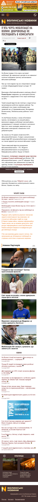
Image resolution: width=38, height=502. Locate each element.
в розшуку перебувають (24, 164)
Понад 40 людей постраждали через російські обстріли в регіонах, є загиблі (17, 365)
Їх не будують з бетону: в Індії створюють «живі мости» (18, 435)
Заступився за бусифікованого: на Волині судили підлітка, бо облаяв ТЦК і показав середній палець (18, 379)
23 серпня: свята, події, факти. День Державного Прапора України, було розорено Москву (18, 442)
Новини (19, 353)
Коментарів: (22, 38)
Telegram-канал (22, 181)
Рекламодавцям (20, 499)
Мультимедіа (19, 456)
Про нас (4, 499)
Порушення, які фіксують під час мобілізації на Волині (18, 211)
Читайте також (19, 193)
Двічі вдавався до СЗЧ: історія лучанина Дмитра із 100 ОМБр (18, 372)
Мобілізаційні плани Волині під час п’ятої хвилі (18, 206)
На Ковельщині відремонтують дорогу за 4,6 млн (18, 394)
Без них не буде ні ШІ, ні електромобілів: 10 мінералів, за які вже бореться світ (17, 428)
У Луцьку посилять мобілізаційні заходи (15, 201)
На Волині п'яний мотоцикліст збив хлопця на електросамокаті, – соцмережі (17, 358)
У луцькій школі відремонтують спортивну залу (18, 448)
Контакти (11, 499)
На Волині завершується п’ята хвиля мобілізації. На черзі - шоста (18, 198)
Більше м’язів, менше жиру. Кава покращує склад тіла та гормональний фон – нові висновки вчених (18, 388)
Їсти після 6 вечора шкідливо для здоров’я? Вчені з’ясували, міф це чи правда (17, 422)
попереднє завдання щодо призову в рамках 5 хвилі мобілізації (19, 157)
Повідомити (19, 171)
